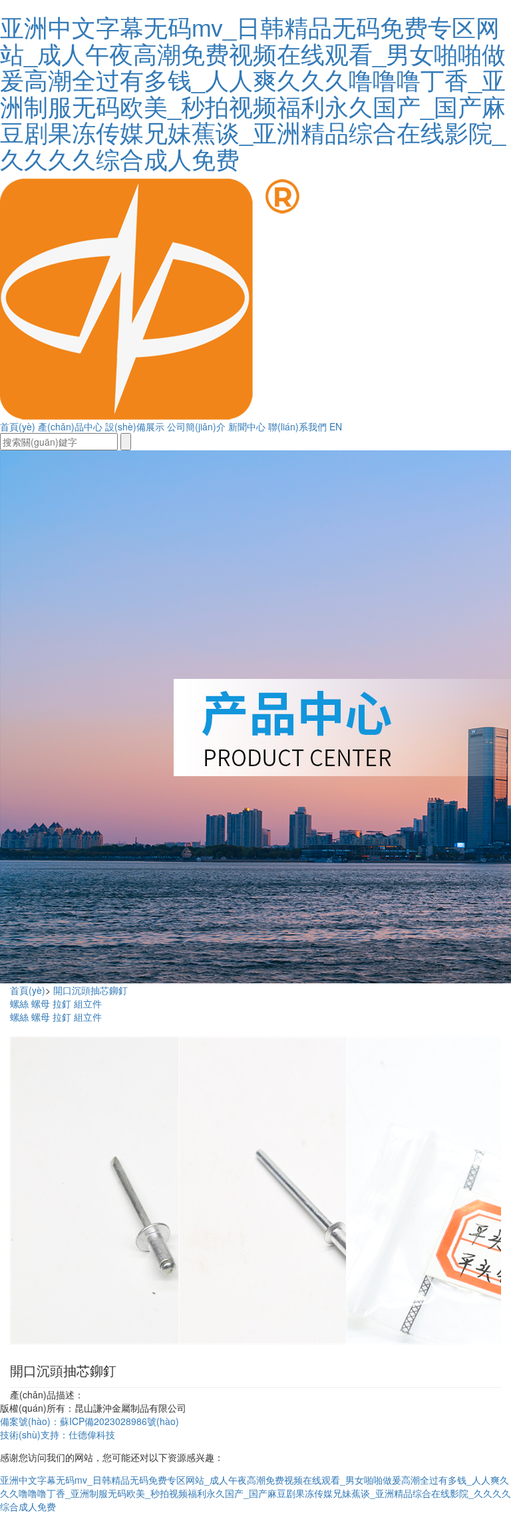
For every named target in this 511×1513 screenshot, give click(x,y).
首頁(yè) (17, 426)
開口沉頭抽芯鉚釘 (90, 990)
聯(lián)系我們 (297, 426)
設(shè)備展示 (134, 426)
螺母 (40, 1003)
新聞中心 (246, 426)
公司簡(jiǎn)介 (196, 426)
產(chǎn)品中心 (70, 426)
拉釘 (62, 1003)
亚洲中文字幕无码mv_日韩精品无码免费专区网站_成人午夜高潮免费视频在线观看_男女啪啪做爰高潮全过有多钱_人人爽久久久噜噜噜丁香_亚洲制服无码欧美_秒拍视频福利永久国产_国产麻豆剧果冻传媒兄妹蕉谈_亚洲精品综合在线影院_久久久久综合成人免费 (253, 92)
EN (335, 426)
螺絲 (19, 1003)
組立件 (88, 1003)
